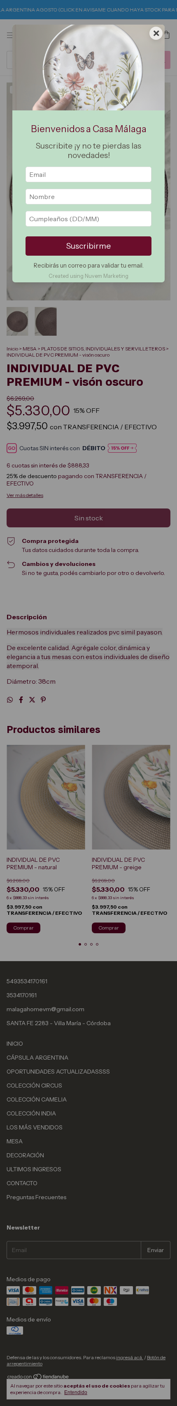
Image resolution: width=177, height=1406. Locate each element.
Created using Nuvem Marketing (88, 276)
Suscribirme (88, 246)
